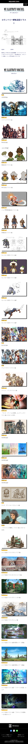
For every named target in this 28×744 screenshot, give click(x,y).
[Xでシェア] (14, 731)
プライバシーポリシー (6, 736)
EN (26, 4)
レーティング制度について (7, 734)
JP (24, 4)
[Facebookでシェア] (11, 731)
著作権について (21, 734)
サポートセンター (21, 736)
